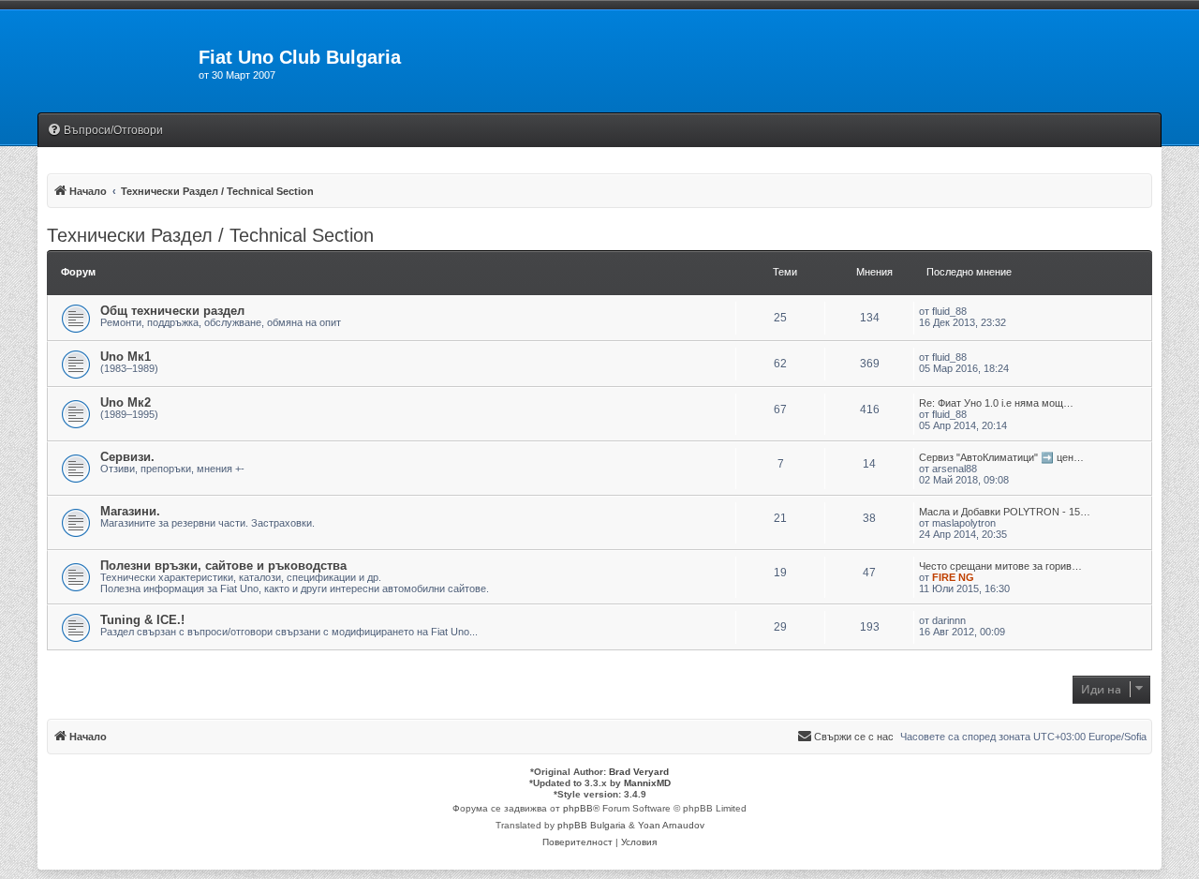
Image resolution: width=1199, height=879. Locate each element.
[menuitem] (105, 130)
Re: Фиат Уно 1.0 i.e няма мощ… (996, 403)
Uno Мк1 (125, 357)
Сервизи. (127, 457)
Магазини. (130, 511)
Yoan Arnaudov (671, 825)
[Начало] (118, 63)
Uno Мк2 (125, 402)
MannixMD (647, 783)
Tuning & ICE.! (142, 620)
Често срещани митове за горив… (1000, 566)
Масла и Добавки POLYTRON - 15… (1004, 511)
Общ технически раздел (172, 311)
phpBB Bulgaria (591, 825)
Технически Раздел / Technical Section (210, 235)
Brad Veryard (639, 772)
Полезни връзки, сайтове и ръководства (223, 566)
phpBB (578, 808)
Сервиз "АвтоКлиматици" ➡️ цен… (1001, 457)
